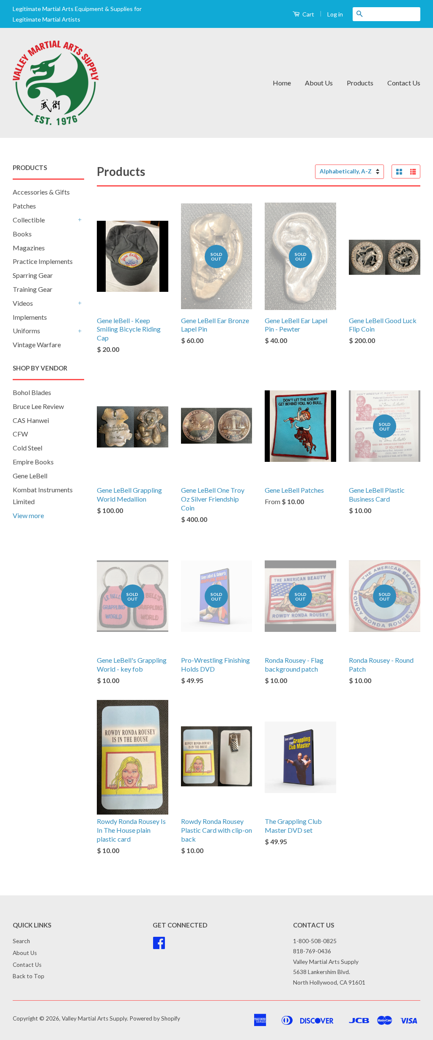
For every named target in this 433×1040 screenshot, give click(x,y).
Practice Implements (43, 261)
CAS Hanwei (31, 420)
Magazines (29, 248)
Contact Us (403, 83)
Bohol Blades (32, 392)
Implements (30, 317)
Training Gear (32, 289)
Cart (307, 14)
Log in (335, 14)
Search (21, 941)
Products (360, 83)
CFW (20, 434)
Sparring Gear (33, 275)
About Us (319, 83)
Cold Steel (27, 448)
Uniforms (26, 331)
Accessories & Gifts (41, 192)
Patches (24, 206)
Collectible (29, 220)
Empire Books (33, 462)
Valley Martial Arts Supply (94, 1018)
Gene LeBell (30, 476)
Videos (23, 303)
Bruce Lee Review (38, 406)
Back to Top (28, 976)
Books (22, 234)
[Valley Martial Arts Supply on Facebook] (159, 945)
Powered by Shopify (154, 1018)
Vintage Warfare (37, 344)
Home (282, 83)
